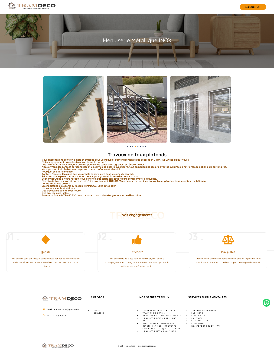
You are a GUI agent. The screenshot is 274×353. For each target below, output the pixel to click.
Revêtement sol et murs (206, 326)
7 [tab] (143, 146)
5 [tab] (137, 146)
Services (99, 313)
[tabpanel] (73, 109)
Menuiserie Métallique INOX (159, 331)
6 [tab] (140, 146)
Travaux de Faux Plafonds (159, 310)
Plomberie (197, 313)
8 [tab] (145, 146)
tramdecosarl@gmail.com (66, 309)
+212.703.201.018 (253, 7)
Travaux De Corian (154, 313)
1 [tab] (127, 146)
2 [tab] (130, 146)
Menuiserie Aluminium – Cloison (162, 315)
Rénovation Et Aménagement (160, 323)
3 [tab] (132, 146)
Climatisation (199, 321)
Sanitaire (197, 318)
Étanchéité (198, 323)
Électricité (198, 315)
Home (97, 310)
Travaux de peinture (204, 310)
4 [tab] (135, 146)
